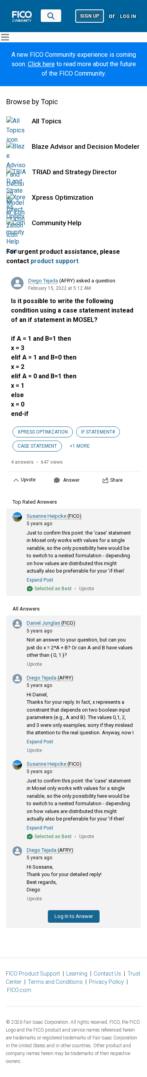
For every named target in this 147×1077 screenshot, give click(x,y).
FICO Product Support (33, 973)
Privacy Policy (106, 982)
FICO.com (19, 990)
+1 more (80, 446)
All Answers (26, 609)
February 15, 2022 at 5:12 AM (59, 288)
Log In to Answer (73, 916)
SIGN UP (89, 16)
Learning (76, 973)
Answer (71, 480)
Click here (41, 64)
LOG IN (128, 16)
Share (116, 480)
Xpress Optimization (62, 197)
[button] (89, 15)
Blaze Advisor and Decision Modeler (86, 146)
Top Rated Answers (35, 502)
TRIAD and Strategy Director (74, 172)
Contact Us (107, 973)
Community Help (57, 223)
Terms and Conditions (55, 982)
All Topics (47, 121)
